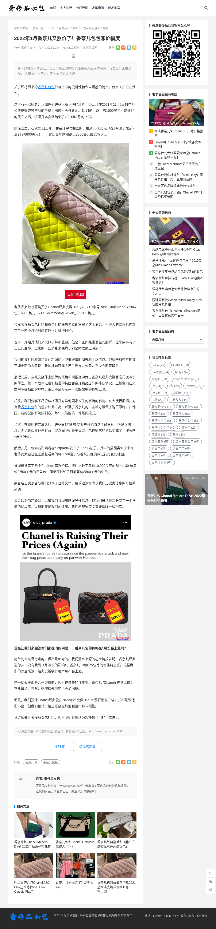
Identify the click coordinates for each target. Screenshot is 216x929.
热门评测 (82, 7)
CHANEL (180, 365)
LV (156, 386)
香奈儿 (159, 455)
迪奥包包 (182, 448)
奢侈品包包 (162, 406)
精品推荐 (114, 7)
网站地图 (114, 915)
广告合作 (126, 915)
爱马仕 (159, 413)
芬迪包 (189, 427)
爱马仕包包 (162, 420)
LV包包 (193, 386)
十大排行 (66, 7)
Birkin (158, 365)
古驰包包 (179, 399)
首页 (53, 7)
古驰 (157, 399)
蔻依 (179, 434)
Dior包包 (160, 372)
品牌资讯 (98, 7)
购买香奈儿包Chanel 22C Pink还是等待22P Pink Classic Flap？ (31, 887)
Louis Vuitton (184, 379)
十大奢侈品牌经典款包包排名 (175, 186)
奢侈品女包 (21, 28)
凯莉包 (180, 393)
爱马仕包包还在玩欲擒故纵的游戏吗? (175, 241)
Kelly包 (159, 379)
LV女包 (159, 393)
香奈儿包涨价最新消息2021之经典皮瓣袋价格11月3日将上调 (116, 887)
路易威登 (160, 441)
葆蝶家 (159, 434)
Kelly (181, 372)
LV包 (173, 386)
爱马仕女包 (189, 420)
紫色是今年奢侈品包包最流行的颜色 (177, 271)
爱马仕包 (182, 413)
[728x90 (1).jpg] (73, 56)
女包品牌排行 (100, 915)
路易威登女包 (188, 441)
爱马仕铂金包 (163, 427)
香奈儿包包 (46, 87)
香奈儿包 (38, 28)
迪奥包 (159, 448)
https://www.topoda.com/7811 (106, 731)
